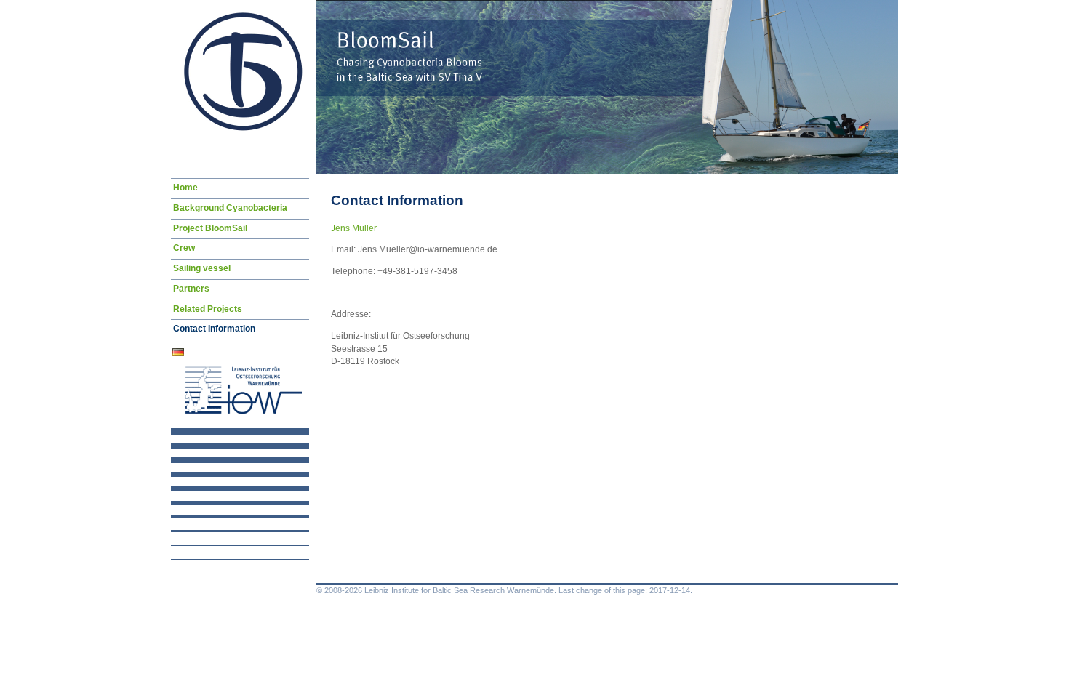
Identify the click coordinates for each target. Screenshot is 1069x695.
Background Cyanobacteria (230, 208)
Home (185, 187)
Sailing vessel (202, 268)
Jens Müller (354, 228)
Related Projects (207, 309)
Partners (191, 289)
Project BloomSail (210, 228)
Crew (184, 248)
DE (179, 354)
